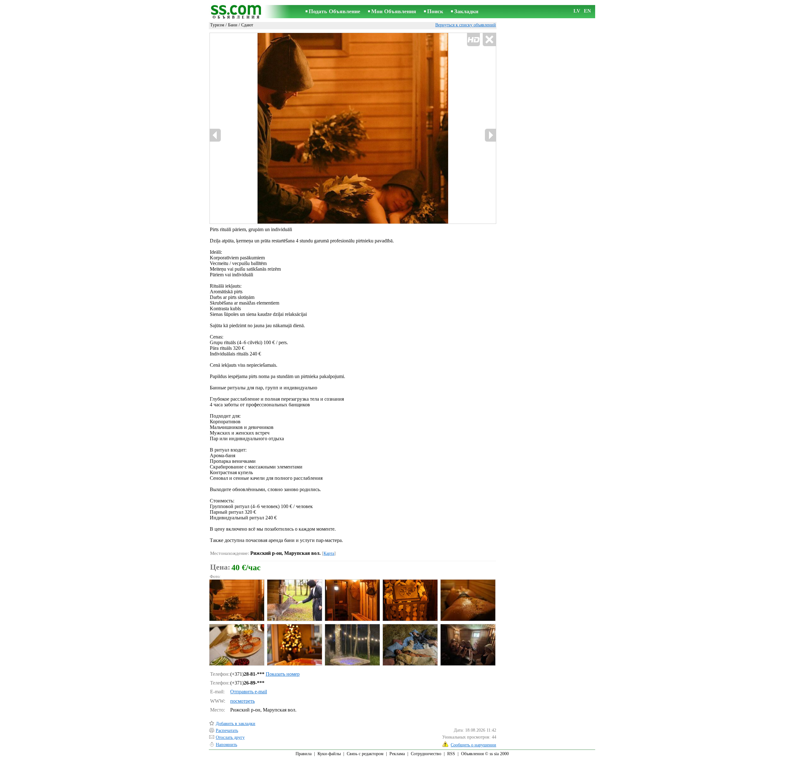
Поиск (435, 11)
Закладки (466, 11)
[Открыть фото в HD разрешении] (353, 128)
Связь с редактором (365, 753)
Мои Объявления (393, 11)
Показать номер (283, 674)
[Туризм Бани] (236, 600)
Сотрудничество (426, 753)
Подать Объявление (334, 11)
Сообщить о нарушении (473, 745)
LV (576, 11)
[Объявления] (237, 12)
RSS (451, 753)
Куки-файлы (329, 753)
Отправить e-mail (248, 691)
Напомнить (226, 744)
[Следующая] (490, 135)
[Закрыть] (489, 39)
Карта (328, 553)
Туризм (217, 25)
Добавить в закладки (235, 723)
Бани (232, 25)
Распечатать (227, 730)
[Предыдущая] (215, 135)
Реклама (397, 753)
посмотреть (242, 701)
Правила (304, 753)
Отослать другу (230, 737)
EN (587, 11)
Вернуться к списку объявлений (465, 25)
